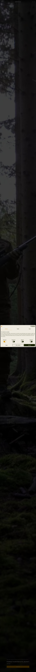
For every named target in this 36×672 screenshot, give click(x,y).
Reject (7, 345)
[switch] (13, 341)
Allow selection (18, 345)
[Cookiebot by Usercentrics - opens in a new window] (31, 326)
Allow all (29, 345)
